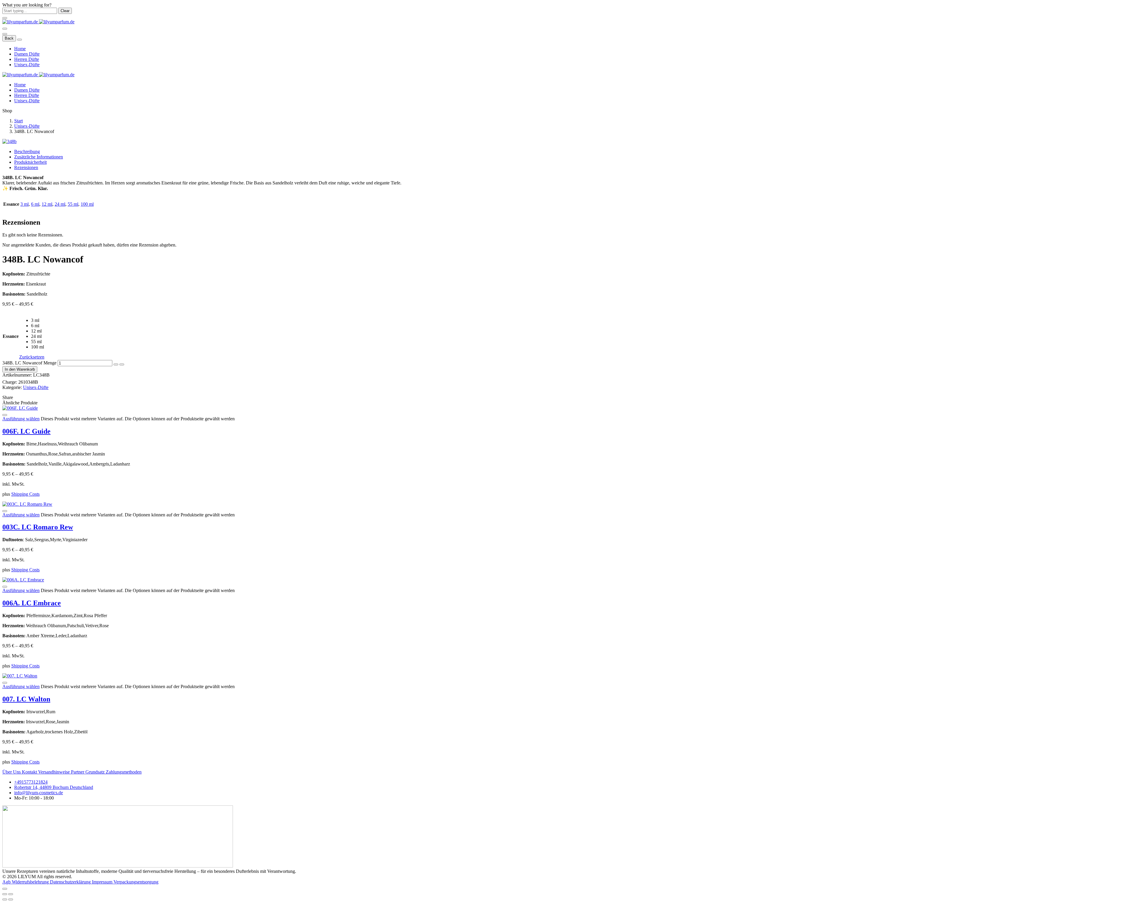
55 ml (73, 204)
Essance (11, 336)
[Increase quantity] (121, 364)
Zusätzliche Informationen (38, 156)
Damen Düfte (27, 53)
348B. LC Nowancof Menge (29, 362)
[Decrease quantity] (116, 364)
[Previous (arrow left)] (4, 899)
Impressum (103, 881)
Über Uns (12, 771)
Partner (78, 771)
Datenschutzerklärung (71, 881)
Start (18, 120)
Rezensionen (26, 167)
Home (20, 48)
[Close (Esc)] (4, 894)
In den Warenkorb (20, 369)
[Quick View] (4, 415)
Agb (7, 881)
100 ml (87, 204)
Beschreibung (27, 151)
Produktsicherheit (30, 162)
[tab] (573, 151)
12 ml (47, 204)
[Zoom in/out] (10, 894)
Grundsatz (95, 771)
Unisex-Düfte (27, 64)
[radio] (37, 320)
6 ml (35, 204)
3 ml (24, 204)
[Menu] (4, 29)
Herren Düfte (26, 59)
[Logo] (38, 21)
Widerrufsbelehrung (31, 881)
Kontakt (30, 771)
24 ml (60, 204)
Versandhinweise (54, 771)
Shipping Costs (25, 494)
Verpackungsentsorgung (136, 881)
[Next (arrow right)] (10, 899)
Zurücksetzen (31, 356)
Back (9, 38)
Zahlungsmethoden (124, 771)
